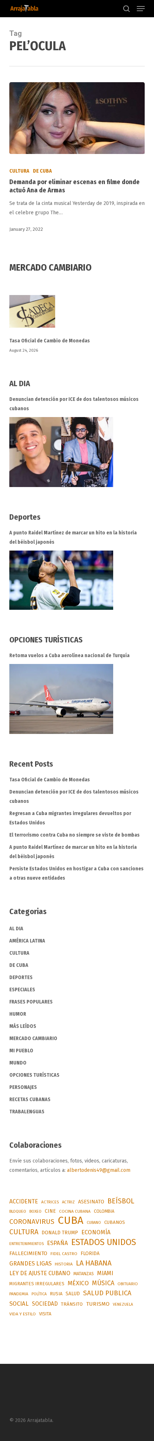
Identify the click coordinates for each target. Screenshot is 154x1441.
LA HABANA (93, 1263)
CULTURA (19, 171)
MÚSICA (103, 1283)
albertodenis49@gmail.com (98, 1170)
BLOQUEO (17, 1211)
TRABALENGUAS (26, 1112)
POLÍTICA (39, 1294)
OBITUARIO (127, 1283)
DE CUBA (42, 171)
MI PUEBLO (21, 1051)
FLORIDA (90, 1253)
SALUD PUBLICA (107, 1293)
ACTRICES (50, 1201)
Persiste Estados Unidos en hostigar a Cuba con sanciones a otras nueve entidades (76, 873)
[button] (141, 8)
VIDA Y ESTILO (22, 1313)
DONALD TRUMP (60, 1233)
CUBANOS (114, 1222)
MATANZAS (83, 1273)
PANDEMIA (18, 1293)
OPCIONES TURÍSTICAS (34, 1075)
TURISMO (98, 1304)
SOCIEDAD (45, 1303)
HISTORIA (64, 1264)
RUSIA (56, 1293)
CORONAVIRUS (31, 1221)
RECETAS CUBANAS (29, 1099)
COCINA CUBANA (75, 1211)
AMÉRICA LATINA (27, 941)
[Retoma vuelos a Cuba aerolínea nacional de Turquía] (61, 699)
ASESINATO (91, 1202)
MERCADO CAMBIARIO (33, 1038)
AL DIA (16, 929)
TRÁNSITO (72, 1304)
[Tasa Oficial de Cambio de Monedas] (77, 315)
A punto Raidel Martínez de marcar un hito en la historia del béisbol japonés (73, 537)
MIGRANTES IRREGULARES (36, 1283)
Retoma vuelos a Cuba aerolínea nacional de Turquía (69, 655)
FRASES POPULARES (31, 1002)
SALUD (73, 1294)
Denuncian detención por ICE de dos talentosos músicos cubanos (74, 404)
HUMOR (17, 1014)
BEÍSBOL (120, 1201)
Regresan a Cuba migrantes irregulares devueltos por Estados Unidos (70, 818)
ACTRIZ (68, 1201)
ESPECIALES (22, 990)
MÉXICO (78, 1283)
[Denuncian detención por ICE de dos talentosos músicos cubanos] (61, 452)
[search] (126, 8)
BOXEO (35, 1211)
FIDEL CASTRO (63, 1253)
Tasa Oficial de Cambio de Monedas (49, 341)
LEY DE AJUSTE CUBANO (39, 1273)
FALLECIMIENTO (28, 1253)
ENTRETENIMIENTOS (26, 1243)
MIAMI (105, 1273)
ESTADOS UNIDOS (103, 1242)
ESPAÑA (57, 1242)
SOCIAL (19, 1303)
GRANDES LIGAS (30, 1263)
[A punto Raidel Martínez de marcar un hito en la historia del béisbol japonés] (61, 580)
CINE (50, 1211)
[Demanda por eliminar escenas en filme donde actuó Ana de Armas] (77, 118)
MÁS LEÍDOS (22, 1026)
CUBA (70, 1220)
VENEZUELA (123, 1304)
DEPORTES (21, 977)
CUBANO (94, 1222)
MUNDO (18, 1063)
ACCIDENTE (23, 1201)
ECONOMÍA (96, 1232)
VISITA (45, 1313)
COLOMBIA (104, 1211)
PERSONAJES (23, 1087)
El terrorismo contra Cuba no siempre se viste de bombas (74, 835)
